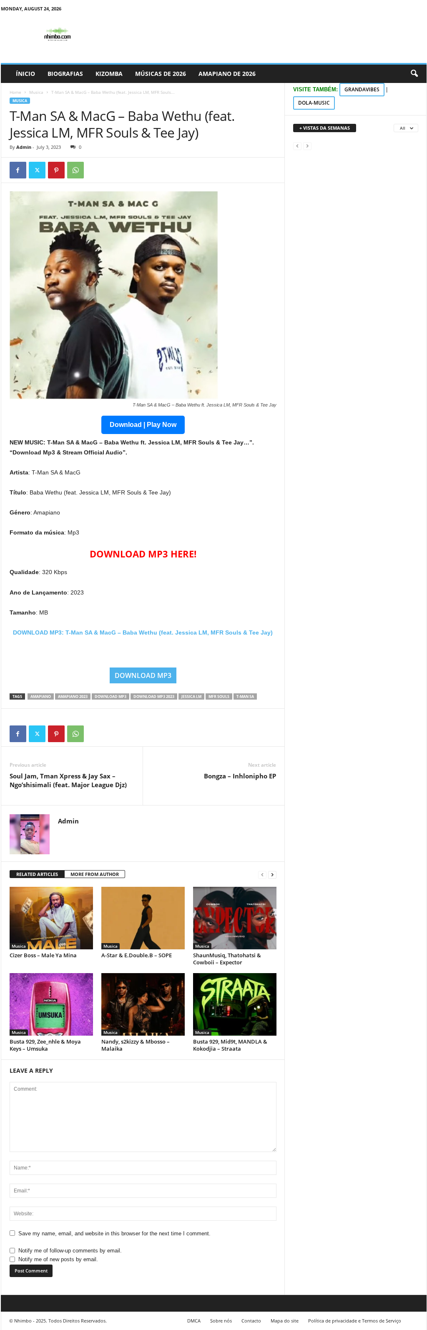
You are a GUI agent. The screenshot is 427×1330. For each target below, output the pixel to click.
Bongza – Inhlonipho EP (240, 776)
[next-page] (272, 874)
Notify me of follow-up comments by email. (70, 1250)
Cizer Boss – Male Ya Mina (43, 955)
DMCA (194, 1320)
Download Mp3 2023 (153, 696)
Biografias (65, 74)
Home (15, 92)
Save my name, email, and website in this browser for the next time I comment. (114, 1233)
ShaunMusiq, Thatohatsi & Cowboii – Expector (227, 958)
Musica (36, 92)
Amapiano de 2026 (227, 74)
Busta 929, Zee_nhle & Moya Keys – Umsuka (45, 1045)
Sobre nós (221, 1320)
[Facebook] (18, 170)
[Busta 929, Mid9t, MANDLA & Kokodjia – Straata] (234, 1004)
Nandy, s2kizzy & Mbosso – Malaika (135, 1045)
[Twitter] (37, 170)
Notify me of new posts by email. (58, 1259)
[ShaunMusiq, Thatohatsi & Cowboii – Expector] (234, 918)
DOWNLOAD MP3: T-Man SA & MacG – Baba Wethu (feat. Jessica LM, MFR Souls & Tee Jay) (143, 632)
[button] (414, 74)
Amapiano (40, 696)
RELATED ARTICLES (37, 874)
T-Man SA (245, 696)
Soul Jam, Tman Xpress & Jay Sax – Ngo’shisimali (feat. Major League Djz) (68, 780)
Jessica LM (191, 696)
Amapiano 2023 (73, 696)
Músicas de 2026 (160, 74)
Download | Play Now (143, 424)
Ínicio (25, 74)
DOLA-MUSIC (314, 102)
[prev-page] (262, 874)
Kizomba (109, 74)
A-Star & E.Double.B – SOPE (136, 955)
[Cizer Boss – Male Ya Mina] (51, 918)
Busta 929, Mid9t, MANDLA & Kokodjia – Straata (230, 1045)
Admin (23, 147)
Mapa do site (285, 1320)
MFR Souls (218, 696)
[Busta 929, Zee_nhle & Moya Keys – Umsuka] (51, 1004)
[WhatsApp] (75, 170)
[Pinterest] (56, 170)
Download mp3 (110, 696)
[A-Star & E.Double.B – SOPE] (143, 918)
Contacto (251, 1320)
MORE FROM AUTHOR (94, 874)
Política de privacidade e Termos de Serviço (354, 1320)
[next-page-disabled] (307, 145)
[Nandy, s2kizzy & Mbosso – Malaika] (143, 1004)
